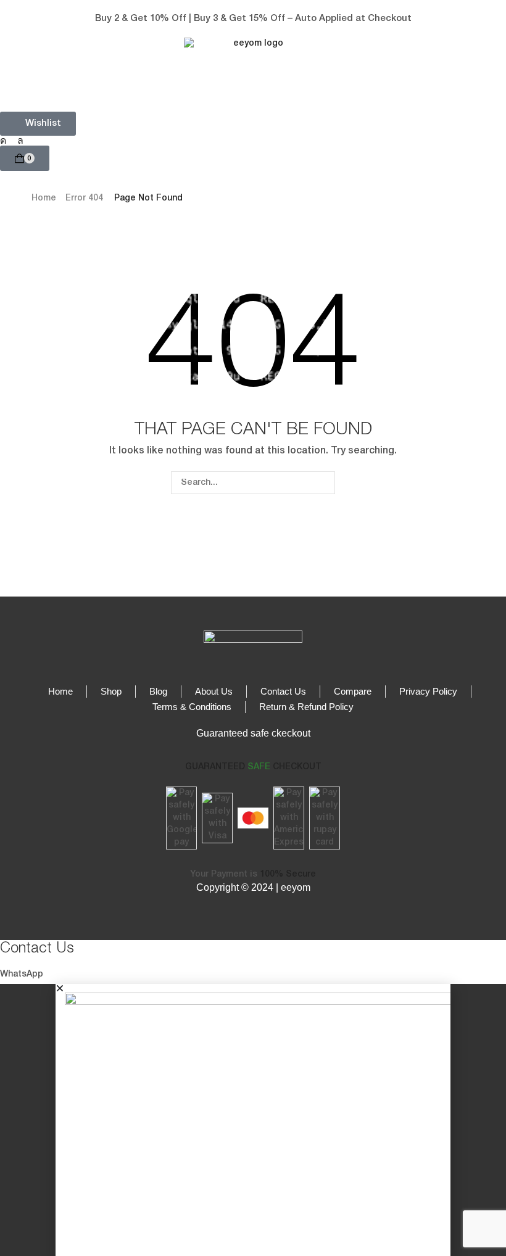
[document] (253, 1120)
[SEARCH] (323, 482)
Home (43, 198)
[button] (17, 19)
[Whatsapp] (20, 141)
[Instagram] (3, 141)
